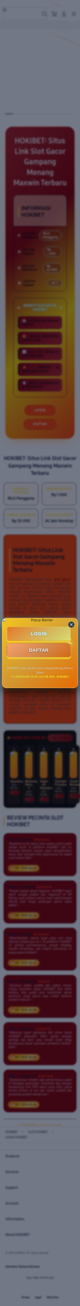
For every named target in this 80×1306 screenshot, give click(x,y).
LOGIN (39, 633)
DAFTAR (39, 650)
